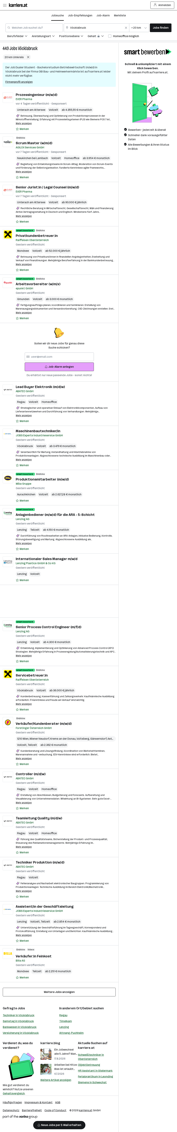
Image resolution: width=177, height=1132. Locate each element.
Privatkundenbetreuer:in (37, 236)
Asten (112, 738)
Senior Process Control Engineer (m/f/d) (48, 627)
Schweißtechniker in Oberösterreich (91, 1057)
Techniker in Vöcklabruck (18, 1015)
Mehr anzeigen (24, 123)
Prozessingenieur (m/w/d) (36, 95)
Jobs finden (161, 27)
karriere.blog (50, 1043)
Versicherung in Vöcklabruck (21, 1033)
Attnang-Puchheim (71, 1033)
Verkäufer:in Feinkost (34, 956)
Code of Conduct (55, 1110)
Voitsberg (83, 738)
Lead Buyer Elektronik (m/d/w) (40, 387)
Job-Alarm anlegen (61, 366)
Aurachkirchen (26, 494)
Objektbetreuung (89, 1064)
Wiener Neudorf (40, 738)
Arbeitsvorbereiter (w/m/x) (38, 284)
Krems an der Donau (63, 738)
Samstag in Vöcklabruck (18, 1021)
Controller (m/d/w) (30, 774)
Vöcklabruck (28, 48)
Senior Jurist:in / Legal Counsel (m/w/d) (47, 187)
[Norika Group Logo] (20, 1117)
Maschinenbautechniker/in (38, 431)
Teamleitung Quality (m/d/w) (39, 818)
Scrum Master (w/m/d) (34, 143)
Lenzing (22, 529)
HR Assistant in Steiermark (95, 1070)
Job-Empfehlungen (80, 15)
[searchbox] (59, 356)
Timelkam (65, 1021)
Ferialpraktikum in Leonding (95, 1076)
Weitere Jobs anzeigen (59, 992)
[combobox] (34, 27)
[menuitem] (19, 37)
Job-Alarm (103, 15)
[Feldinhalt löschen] (126, 27)
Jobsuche (57, 15)
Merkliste (120, 15)
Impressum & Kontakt (39, 1102)
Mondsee (23, 250)
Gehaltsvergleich (14, 1093)
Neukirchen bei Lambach (32, 158)
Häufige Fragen (12, 1102)
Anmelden (164, 5)
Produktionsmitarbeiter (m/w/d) (42, 479)
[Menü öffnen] (5, 5)
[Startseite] (19, 5)
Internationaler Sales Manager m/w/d (46, 559)
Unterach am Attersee (31, 109)
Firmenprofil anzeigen (19, 82)
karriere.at (86, 1048)
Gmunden (23, 299)
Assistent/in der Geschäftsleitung (44, 906)
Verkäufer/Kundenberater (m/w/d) (44, 724)
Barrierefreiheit (32, 1110)
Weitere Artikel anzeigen (55, 1080)
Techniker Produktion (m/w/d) (40, 862)
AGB (57, 1102)
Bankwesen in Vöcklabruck (19, 1027)
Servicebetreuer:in (32, 675)
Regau (21, 402)
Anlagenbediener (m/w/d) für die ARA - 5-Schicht (55, 515)
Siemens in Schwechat (92, 1082)
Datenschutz (11, 1110)
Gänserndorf (99, 738)
